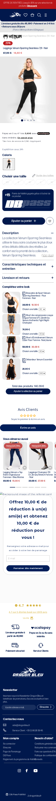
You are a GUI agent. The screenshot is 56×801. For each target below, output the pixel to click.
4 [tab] (31, 120)
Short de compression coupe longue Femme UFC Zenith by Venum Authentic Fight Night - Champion (37, 319)
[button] (46, 15)
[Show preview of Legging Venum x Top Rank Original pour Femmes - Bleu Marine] (25, 468)
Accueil (6, 35)
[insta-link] (17, 770)
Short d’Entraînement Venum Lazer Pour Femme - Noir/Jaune (37, 339)
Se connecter (9, 743)
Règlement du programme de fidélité (19, 759)
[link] (28, 200)
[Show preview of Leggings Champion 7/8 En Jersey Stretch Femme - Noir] (50, 468)
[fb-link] (25, 770)
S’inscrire (7, 747)
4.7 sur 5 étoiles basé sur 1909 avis (28, 612)
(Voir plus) (48, 255)
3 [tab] (28, 120)
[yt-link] (33, 770)
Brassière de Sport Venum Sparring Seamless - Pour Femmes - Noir (36, 295)
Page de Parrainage (12, 751)
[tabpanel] (28, 90)
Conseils (38, 759)
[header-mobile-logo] (15, 16)
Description (10, 233)
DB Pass (7, 755)
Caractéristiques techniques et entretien (24, 267)
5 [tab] (34, 120)
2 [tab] (25, 120)
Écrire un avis (28, 427)
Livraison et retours (16, 278)
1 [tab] (22, 120)
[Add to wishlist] (50, 221)
